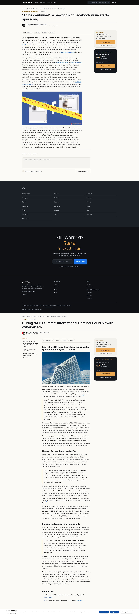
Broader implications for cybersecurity (30, 354)
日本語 (56, 214)
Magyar (56, 210)
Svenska (25, 206)
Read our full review (105, 69)
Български (25, 218)
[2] (46, 502)
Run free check (80, 261)
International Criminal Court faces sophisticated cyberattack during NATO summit (30, 344)
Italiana (56, 198)
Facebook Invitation (61, 62)
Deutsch (89, 194)
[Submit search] (89, 2)
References (26, 358)
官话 (88, 210)
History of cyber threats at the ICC (29, 350)
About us (89, 284)
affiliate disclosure (48, 307)
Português (90, 198)
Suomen (57, 206)
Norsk (88, 206)
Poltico (79, 600)
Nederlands (26, 194)
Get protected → (105, 65)
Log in (114, 2)
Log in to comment (83, 171)
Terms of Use (90, 287)
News (36, 2)
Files (54, 2)
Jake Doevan (30, 332)
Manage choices (126, 612)
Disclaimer (89, 292)
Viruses (56, 284)
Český (24, 210)
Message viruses (76, 62)
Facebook (24, 294)
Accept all (104, 612)
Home (23, 8)
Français (25, 198)
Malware (42, 2)
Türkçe (89, 202)
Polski (56, 194)
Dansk (24, 202)
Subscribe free (105, 42)
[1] (83, 395)
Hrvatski (25, 214)
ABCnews (47, 597)
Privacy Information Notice (93, 289)
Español (56, 202)
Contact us (89, 298)
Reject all (114, 612)
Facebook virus (27, 45)
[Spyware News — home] (27, 2)
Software (49, 2)
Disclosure (89, 295)
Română (89, 214)
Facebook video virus (67, 52)
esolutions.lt (32, 291)
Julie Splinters (30, 24)
